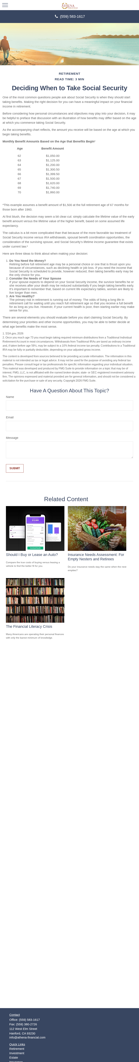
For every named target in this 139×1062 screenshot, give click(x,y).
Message (12, 438)
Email (10, 417)
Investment (16, 1053)
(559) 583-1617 (72, 16)
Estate (13, 1057)
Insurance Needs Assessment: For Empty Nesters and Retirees (96, 557)
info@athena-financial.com (27, 1037)
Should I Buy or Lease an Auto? (32, 555)
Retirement (16, 1049)
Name (10, 397)
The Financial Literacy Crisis (29, 626)
